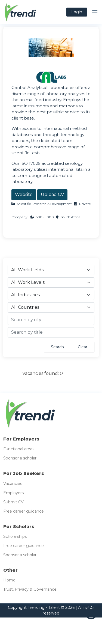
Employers (13, 493)
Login (76, 11)
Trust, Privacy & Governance (30, 589)
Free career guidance (23, 511)
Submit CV (13, 502)
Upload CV (52, 194)
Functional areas (18, 449)
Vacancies (12, 483)
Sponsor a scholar (19, 458)
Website (24, 194)
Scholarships (15, 536)
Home (9, 580)
